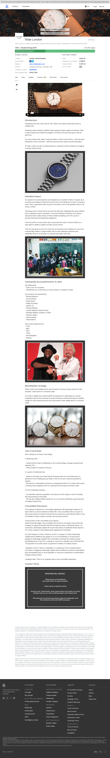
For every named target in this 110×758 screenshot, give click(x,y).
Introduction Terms (73, 717)
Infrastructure (50, 711)
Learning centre (30, 714)
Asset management (52, 717)
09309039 (33, 70)
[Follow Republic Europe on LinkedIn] (14, 698)
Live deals (28, 692)
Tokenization (50, 714)
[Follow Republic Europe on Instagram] (7, 698)
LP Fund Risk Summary (74, 690)
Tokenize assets (51, 695)
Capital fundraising (52, 692)
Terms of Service (72, 708)
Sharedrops (50, 698)
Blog (90, 696)
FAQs (26, 717)
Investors (15, 6)
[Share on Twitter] (16, 84)
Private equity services (32, 701)
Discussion (53, 77)
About (91, 690)
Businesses (26, 6)
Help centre (92, 699)
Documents (64, 77)
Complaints (70, 733)
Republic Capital (51, 723)
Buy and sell (29, 695)
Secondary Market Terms (75, 714)
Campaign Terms (72, 699)
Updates (31, 77)
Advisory (49, 707)
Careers (91, 693)
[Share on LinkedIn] (16, 89)
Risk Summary (72, 711)
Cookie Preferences (73, 702)
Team (23, 77)
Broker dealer (50, 726)
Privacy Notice (72, 693)
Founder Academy (52, 701)
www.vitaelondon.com (37, 64)
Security (70, 696)
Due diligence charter (31, 720)
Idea (16, 77)
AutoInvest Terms (73, 720)
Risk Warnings (34, 629)
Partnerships (29, 711)
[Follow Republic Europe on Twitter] (11, 698)
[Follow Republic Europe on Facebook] (4, 698)
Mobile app (28, 707)
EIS (81, 66)
